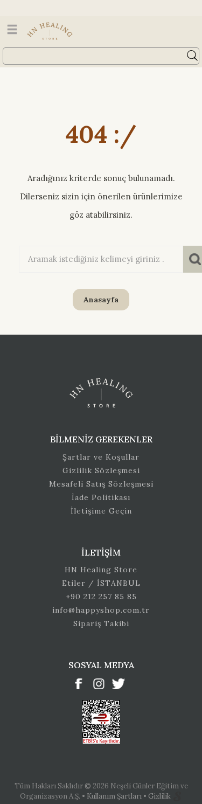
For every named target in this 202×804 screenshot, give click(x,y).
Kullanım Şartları (115, 796)
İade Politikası (101, 497)
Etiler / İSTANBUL (101, 583)
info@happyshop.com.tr (101, 610)
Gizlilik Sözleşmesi (101, 470)
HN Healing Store (101, 569)
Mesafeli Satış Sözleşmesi (101, 484)
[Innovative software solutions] (177, 796)
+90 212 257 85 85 (101, 596)
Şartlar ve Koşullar (101, 457)
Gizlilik (160, 796)
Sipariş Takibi (101, 623)
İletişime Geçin (101, 511)
